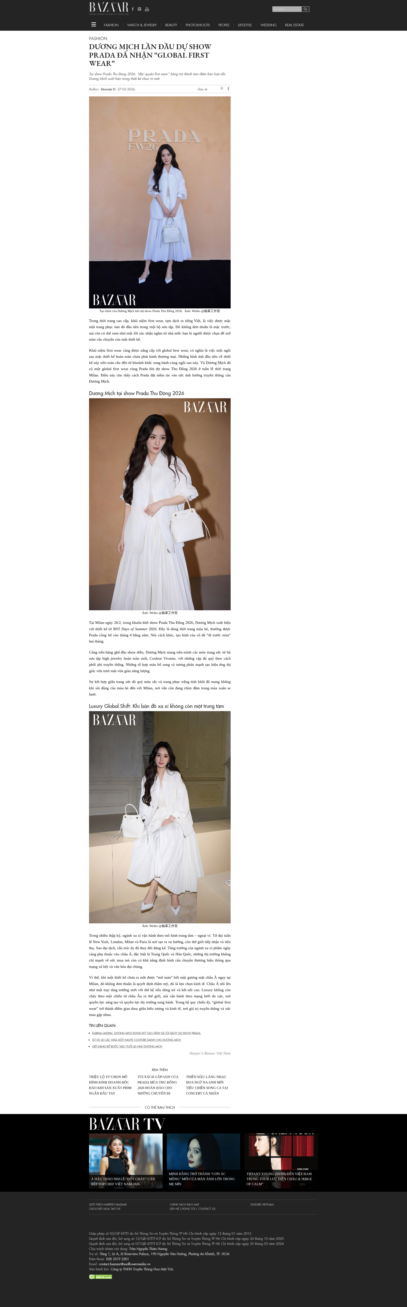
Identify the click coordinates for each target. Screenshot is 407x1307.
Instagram (140, 9)
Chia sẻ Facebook (228, 89)
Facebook (133, 9)
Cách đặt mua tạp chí (104, 1208)
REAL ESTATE (294, 24)
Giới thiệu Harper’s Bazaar (108, 1204)
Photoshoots (198, 24)
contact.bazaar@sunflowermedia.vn (124, 1263)
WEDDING (268, 24)
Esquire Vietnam (262, 1204)
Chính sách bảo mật (184, 1204)
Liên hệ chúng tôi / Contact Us (192, 1208)
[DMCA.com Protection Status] (100, 1276)
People (224, 24)
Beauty (171, 24)
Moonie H (108, 89)
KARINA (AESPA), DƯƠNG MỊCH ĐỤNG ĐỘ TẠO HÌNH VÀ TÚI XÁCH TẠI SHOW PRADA (146, 1033)
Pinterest (222, 89)
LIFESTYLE (245, 24)
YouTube (147, 9)
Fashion (111, 24)
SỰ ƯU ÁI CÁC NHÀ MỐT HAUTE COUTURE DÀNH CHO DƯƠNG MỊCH (136, 1040)
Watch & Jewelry (142, 24)
